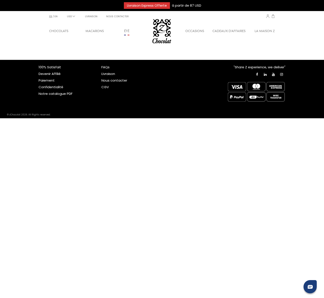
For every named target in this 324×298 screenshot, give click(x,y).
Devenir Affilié (50, 73)
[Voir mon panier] (273, 16)
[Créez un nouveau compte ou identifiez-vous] (268, 16)
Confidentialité (51, 87)
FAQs (105, 67)
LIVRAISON (91, 16)
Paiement (47, 80)
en (56, 16)
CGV (105, 87)
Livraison (108, 73)
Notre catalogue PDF (56, 93)
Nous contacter (114, 80)
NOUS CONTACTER (117, 16)
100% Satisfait (50, 67)
